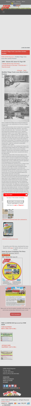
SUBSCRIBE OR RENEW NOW (15, 201)
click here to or (15, 205)
